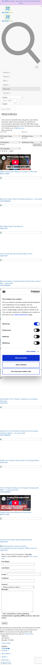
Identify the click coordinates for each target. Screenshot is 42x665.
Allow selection (21, 365)
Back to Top (6, 663)
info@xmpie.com (18, 128)
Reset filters (37, 145)
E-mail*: (4, 574)
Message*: (5, 589)
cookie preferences (21, 315)
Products (6, 76)
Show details (31, 351)
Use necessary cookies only (21, 371)
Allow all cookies (21, 358)
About (5, 81)
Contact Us (6, 93)
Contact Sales (6, 643)
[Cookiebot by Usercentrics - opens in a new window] (31, 291)
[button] (13, 97)
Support (6, 85)
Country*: (5, 584)
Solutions (6, 72)
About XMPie (6, 654)
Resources (6, 89)
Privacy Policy (28, 634)
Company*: (5, 578)
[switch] (37, 330)
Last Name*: (6, 568)
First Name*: (6, 561)
